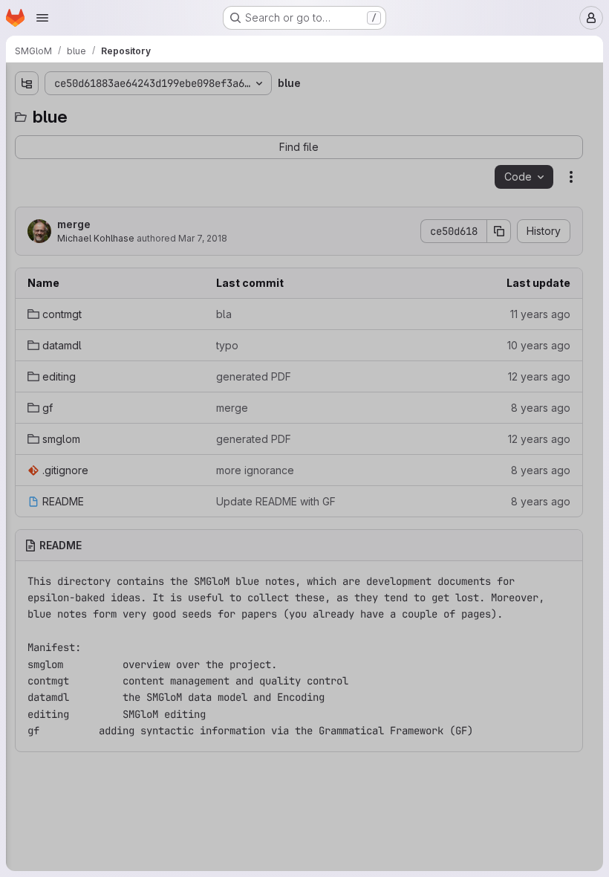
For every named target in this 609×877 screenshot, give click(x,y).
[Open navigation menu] (42, 18)
